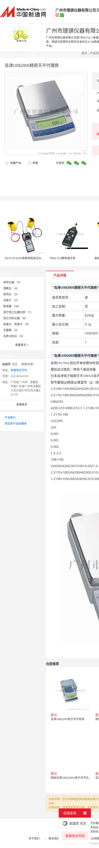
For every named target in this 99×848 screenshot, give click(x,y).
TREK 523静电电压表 (62, 258)
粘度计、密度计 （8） (16, 324)
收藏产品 (15, 163)
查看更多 (22, 345)
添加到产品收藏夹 (16, 423)
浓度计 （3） (11, 300)
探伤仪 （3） (11, 294)
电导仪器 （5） (12, 282)
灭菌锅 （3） (11, 330)
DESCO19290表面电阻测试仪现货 (26, 258)
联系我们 (54, 838)
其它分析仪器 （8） (15, 318)
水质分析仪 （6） (14, 336)
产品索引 (10, 418)
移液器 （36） (12, 306)
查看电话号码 (19, 370)
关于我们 (34, 838)
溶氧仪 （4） (11, 288)
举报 (35, 163)
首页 (84, 53)
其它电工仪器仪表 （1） (18, 312)
